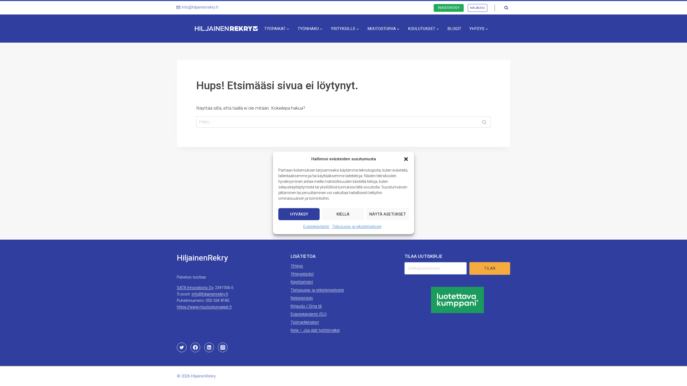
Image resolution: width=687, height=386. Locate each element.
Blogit (454, 29)
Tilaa (489, 268)
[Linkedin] (209, 347)
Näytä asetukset (387, 214)
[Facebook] (195, 347)
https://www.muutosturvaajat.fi (204, 307)
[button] (406, 159)
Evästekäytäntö (316, 226)
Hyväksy (299, 214)
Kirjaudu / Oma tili (306, 306)
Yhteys (297, 265)
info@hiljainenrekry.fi (210, 294)
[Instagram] (223, 347)
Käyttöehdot (302, 282)
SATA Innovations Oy (195, 287)
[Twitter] (182, 347)
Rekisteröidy (449, 7)
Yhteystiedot (302, 274)
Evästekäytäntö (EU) (309, 314)
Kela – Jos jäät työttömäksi (315, 330)
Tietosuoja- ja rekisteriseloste (356, 226)
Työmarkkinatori (305, 322)
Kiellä (343, 214)
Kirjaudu (477, 8)
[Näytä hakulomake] (506, 8)
